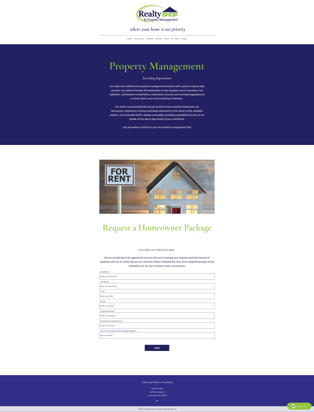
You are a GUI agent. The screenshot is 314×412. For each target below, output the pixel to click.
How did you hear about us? (111, 321)
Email (102, 291)
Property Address (107, 311)
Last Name (104, 282)
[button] (149, 39)
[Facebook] (157, 401)
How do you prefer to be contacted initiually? (118, 331)
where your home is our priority (157, 29)
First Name (104, 272)
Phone (102, 301)
